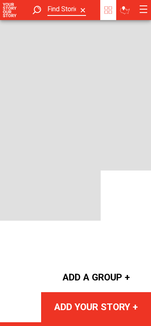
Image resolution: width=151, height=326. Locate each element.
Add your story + (96, 306)
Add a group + (96, 277)
